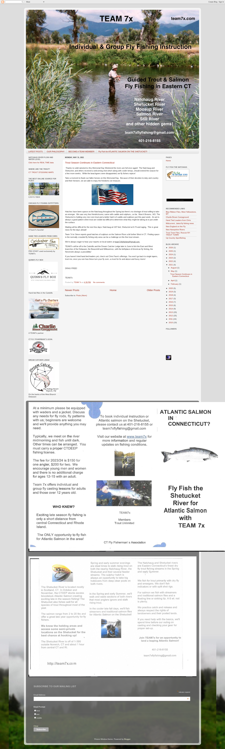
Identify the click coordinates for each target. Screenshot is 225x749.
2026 (171, 248)
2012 (171, 316)
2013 (171, 312)
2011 (171, 319)
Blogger (127, 739)
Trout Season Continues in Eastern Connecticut (89, 162)
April (173, 281)
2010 (171, 323)
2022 (171, 261)
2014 (171, 309)
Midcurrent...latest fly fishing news (180, 223)
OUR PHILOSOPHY (55, 151)
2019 (171, 292)
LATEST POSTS (35, 151)
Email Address (111, 695)
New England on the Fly (176, 226)
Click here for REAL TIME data (41, 163)
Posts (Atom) (81, 295)
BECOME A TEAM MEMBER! (81, 151)
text (37, 714)
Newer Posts (72, 290)
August (174, 268)
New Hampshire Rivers (175, 230)
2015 (171, 305)
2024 (171, 254)
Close (36, 726)
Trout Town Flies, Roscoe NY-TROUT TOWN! (178, 234)
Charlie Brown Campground (177, 217)
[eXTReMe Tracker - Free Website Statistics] (168, 359)
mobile (39, 718)
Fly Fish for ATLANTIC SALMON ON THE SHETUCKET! (122, 151)
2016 (171, 302)
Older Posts (153, 290)
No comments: (99, 282)
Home (113, 290)
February (175, 284)
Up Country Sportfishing (176, 238)
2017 (171, 299)
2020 (171, 288)
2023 (171, 258)
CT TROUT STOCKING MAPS (41, 172)
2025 (171, 251)
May (173, 271)
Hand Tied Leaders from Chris (178, 220)
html (38, 711)
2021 (171, 265)
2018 (171, 295)
